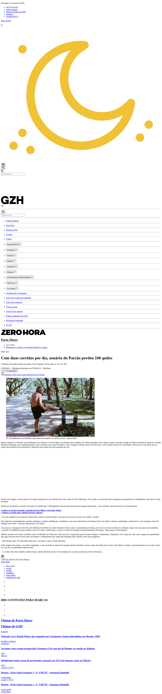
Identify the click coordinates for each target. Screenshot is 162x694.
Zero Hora (10, 225)
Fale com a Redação (14, 302)
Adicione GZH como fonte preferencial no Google (24, 375)
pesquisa (9, 14)
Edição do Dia (12, 230)
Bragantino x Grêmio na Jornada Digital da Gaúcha (26, 347)
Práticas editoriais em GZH (17, 316)
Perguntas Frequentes (14, 320)
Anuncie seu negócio (14, 311)
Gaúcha (9, 234)
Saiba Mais (5, 562)
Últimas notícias (12, 221)
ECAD (9, 325)
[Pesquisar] (3, 212)
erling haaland (11, 10)
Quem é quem (11, 307)
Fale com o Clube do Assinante (18, 298)
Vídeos (9, 239)
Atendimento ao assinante (16, 293)
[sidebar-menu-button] (3, 164)
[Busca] (3, 168)
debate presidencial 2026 (16, 12)
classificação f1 (12, 16)
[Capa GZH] (81, 179)
